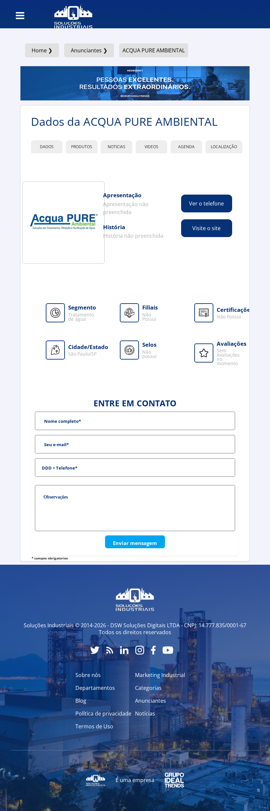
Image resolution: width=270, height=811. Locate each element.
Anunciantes (150, 700)
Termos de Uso (94, 726)
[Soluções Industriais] (70, 14)
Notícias (145, 713)
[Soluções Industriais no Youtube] (167, 650)
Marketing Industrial (160, 675)
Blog (80, 700)
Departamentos (95, 687)
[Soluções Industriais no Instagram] (139, 650)
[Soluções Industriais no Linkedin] (124, 650)
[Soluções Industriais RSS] (109, 650)
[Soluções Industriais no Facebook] (153, 650)
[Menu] (20, 15)
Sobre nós (88, 675)
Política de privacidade (103, 713)
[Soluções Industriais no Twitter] (94, 650)
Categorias (148, 687)
